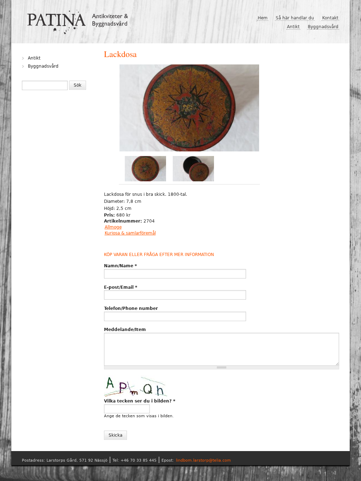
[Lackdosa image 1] (189, 108)
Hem (263, 17)
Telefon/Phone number (131, 308)
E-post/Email (120, 287)
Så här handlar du (295, 17)
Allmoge (113, 227)
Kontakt (330, 17)
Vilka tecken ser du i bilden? (139, 401)
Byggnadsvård (323, 26)
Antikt (293, 26)
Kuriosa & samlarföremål (130, 233)
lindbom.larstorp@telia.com (203, 460)
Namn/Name (120, 265)
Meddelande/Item (125, 329)
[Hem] (80, 19)
